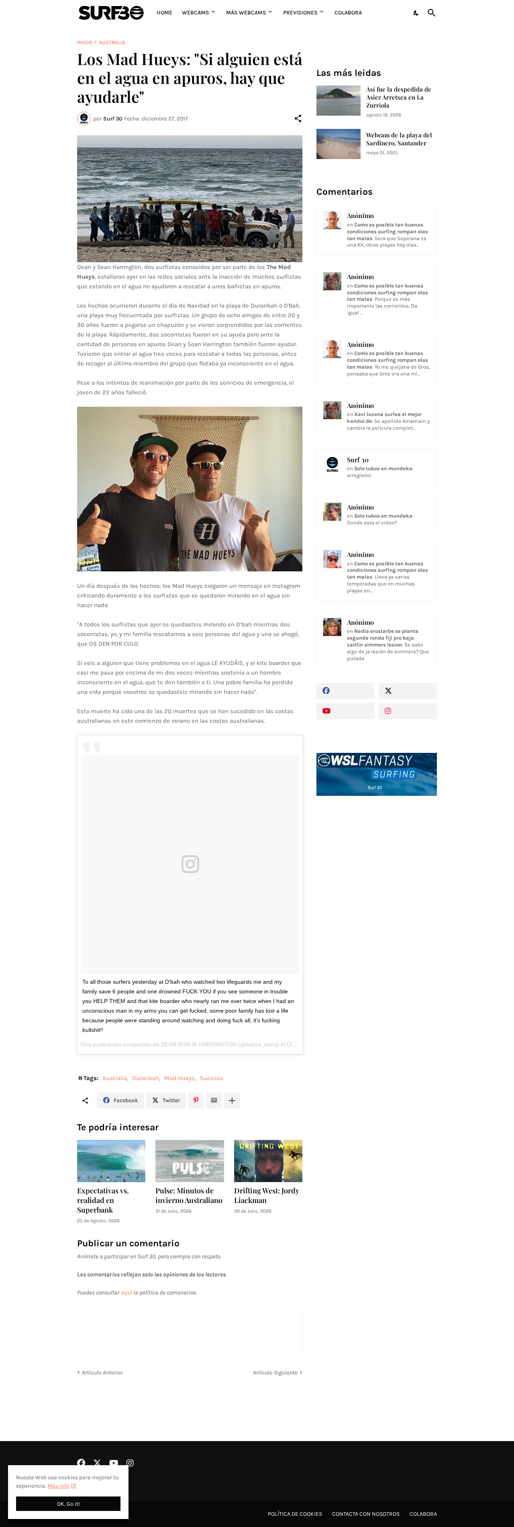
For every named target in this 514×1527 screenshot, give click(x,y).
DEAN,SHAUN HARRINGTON (199, 1044)
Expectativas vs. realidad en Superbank (103, 1200)
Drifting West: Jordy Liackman (266, 1195)
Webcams (195, 12)
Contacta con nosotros (366, 1514)
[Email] (214, 1101)
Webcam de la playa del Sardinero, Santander (399, 139)
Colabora (348, 12)
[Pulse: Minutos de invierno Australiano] (189, 1161)
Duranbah (145, 1078)
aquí (126, 1292)
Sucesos (211, 1078)
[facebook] (345, 691)
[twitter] (408, 691)
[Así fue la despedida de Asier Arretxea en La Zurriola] (338, 101)
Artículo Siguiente (275, 1372)
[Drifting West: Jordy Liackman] (268, 1161)
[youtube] (345, 711)
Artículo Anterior (102, 1372)
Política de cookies (295, 1514)
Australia (112, 42)
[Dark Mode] (416, 13)
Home (164, 12)
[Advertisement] (376, 938)
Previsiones (300, 12)
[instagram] (408, 711)
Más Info (58, 1485)
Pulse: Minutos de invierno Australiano (188, 1195)
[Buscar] (430, 13)
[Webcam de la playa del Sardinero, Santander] (338, 144)
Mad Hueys (179, 1078)
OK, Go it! (68, 1503)
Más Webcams (246, 12)
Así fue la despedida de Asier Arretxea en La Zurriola (398, 97)
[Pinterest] (196, 1101)
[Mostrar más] (232, 1101)
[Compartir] (298, 118)
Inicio (84, 42)
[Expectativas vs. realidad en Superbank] (111, 1161)
